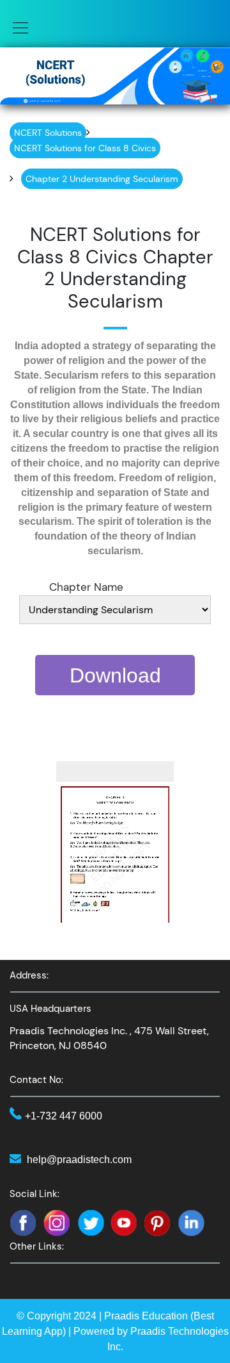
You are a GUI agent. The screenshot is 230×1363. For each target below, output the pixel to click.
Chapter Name (86, 587)
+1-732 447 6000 (63, 1116)
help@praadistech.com (79, 1159)
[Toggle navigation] (16, 27)
